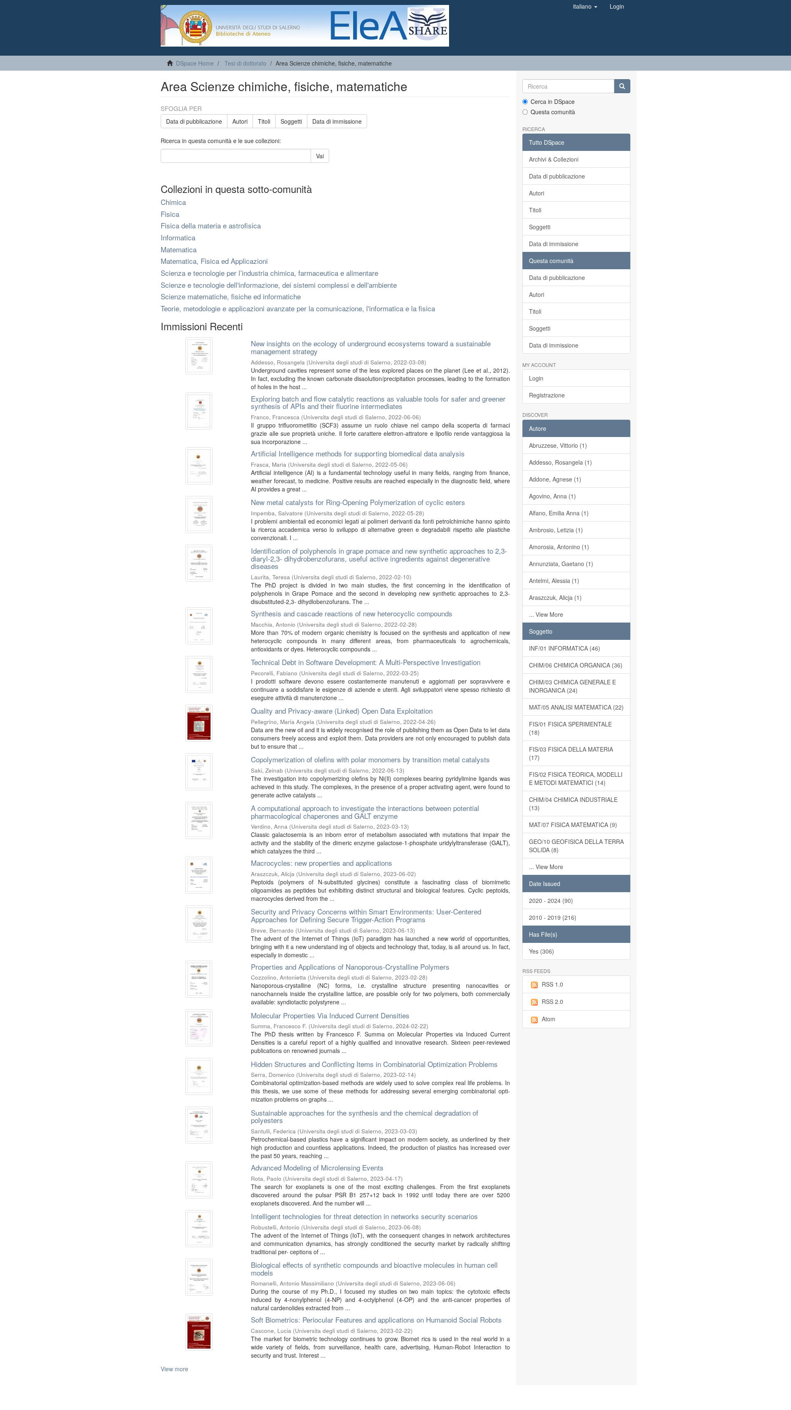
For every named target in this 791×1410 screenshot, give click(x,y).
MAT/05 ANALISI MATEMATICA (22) (576, 707)
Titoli (264, 121)
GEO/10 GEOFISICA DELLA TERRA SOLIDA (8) (576, 845)
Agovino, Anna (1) (552, 496)
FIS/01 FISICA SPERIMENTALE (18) (570, 728)
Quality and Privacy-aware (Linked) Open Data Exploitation (342, 710)
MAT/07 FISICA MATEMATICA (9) (573, 824)
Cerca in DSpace (553, 101)
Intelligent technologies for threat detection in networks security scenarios (364, 1216)
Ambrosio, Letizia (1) (556, 530)
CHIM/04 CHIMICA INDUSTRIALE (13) (573, 803)
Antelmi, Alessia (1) (554, 580)
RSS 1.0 (552, 984)
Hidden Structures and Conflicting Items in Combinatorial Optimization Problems (374, 1064)
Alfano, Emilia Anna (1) (559, 513)
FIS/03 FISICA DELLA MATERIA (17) (571, 753)
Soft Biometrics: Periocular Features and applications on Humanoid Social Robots (376, 1319)
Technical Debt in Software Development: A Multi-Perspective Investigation (365, 662)
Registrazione (547, 395)
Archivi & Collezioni (553, 159)
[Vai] (622, 86)
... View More (546, 614)
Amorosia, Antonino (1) (559, 547)
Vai (320, 156)
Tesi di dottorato (246, 63)
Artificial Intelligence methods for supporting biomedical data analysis (358, 453)
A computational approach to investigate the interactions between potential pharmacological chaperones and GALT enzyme (365, 812)
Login (536, 378)
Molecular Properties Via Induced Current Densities (330, 1015)
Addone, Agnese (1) (555, 479)
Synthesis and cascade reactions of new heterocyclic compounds (351, 613)
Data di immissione (337, 121)
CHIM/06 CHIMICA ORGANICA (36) (576, 665)
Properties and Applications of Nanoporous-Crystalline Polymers (350, 966)
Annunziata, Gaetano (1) (561, 563)
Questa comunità (553, 112)
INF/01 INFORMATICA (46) (564, 648)
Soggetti (291, 121)
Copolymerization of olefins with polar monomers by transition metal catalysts (370, 759)
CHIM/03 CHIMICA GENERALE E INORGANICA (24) (572, 686)
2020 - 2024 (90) (551, 900)
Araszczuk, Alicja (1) (555, 597)
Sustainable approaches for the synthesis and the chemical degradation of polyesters (364, 1116)
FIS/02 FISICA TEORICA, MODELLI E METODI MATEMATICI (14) (576, 778)
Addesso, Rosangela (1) (560, 462)
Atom (548, 1019)
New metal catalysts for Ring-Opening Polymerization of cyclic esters (358, 502)
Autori (240, 121)
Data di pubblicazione (194, 121)
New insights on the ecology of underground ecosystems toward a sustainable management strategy (371, 347)
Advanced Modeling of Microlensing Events (317, 1167)
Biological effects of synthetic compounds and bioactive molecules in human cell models (374, 1269)
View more (174, 1369)
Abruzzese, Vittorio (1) (558, 445)
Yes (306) (541, 951)
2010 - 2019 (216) (552, 917)
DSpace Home (195, 63)
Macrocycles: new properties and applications (321, 863)
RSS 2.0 (552, 1001)
